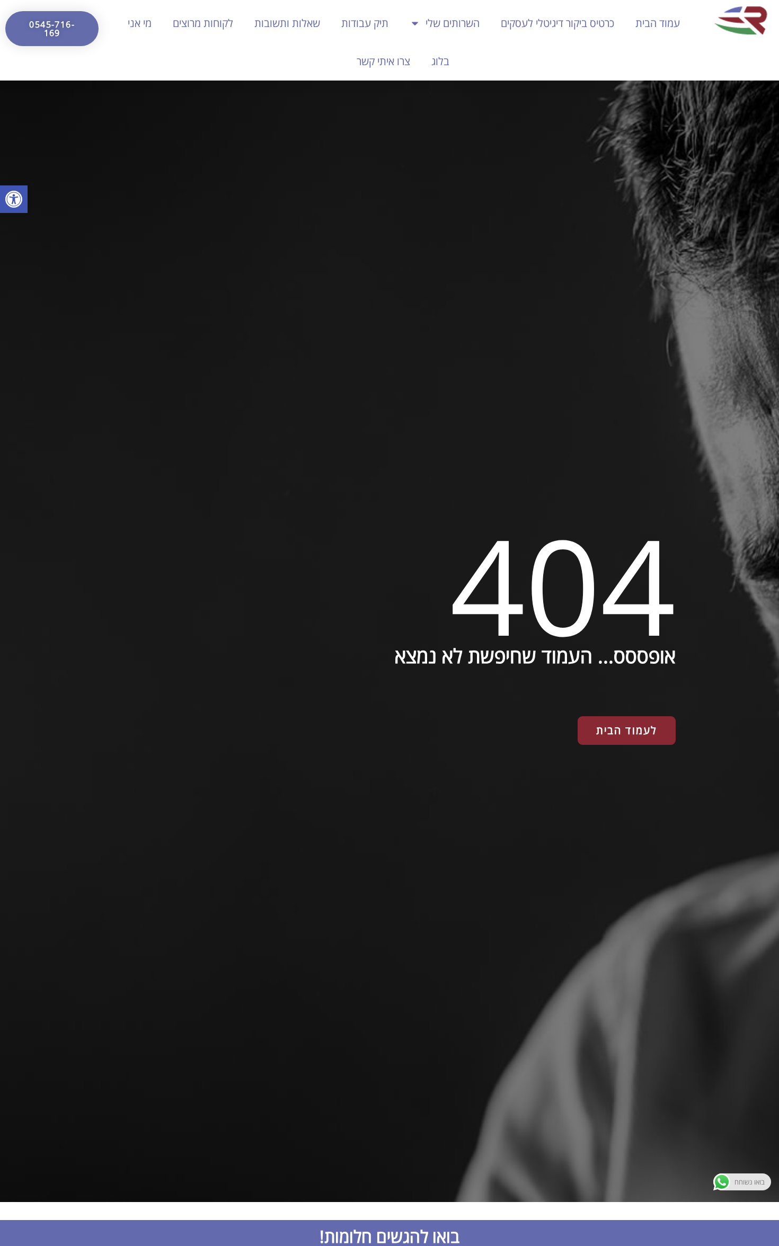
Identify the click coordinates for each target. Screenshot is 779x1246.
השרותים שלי (453, 23)
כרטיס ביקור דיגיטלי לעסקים (557, 23)
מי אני (140, 23)
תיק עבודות (364, 23)
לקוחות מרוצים (203, 23)
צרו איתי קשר (383, 61)
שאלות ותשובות (287, 23)
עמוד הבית (657, 23)
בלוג (440, 61)
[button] (14, 199)
